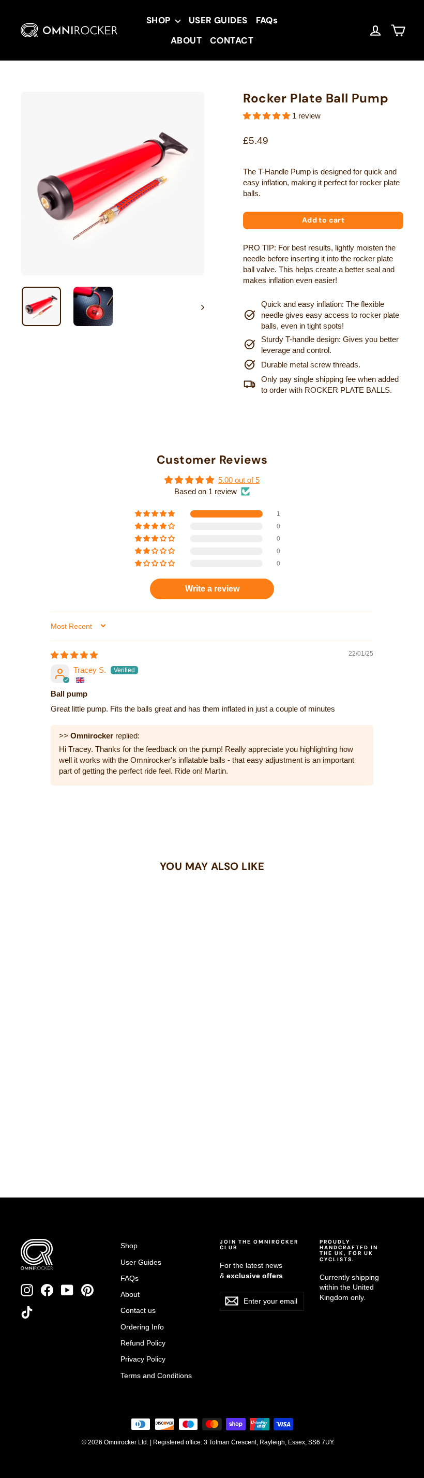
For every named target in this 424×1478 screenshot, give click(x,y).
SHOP (159, 20)
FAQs (267, 20)
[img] (74, 655)
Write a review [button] (212, 588)
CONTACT (231, 40)
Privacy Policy (142, 1359)
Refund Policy (142, 1343)
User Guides (140, 1262)
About (130, 1294)
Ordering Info (142, 1327)
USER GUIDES (218, 20)
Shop (129, 1245)
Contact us (138, 1310)
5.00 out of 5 (239, 480)
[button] (267, 115)
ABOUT (186, 40)
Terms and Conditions (156, 1375)
